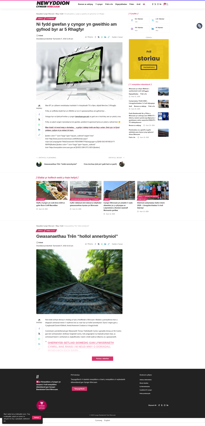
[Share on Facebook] (95, 37)
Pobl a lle (143, 94)
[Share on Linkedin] (105, 37)
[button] (36, 417)
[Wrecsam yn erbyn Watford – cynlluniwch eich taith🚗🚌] (163, 91)
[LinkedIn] (160, 4)
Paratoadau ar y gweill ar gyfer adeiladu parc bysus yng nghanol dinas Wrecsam (141, 132)
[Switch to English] (144, 4)
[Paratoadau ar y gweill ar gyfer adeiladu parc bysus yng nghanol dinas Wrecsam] (163, 133)
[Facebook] (153, 4)
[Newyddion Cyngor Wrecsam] (53, 4)
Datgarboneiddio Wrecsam (80, 199)
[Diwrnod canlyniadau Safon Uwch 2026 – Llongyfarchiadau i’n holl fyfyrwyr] (153, 190)
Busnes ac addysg (140, 106)
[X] (155, 4)
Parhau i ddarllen (102, 358)
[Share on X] (98, 37)
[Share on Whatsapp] (101, 37)
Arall (40, 18)
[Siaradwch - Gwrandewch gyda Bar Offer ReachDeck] (199, 26)
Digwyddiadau (133, 94)
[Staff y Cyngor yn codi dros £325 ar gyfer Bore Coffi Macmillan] (52, 190)
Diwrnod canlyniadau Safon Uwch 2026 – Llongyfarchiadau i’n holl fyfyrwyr (151, 205)
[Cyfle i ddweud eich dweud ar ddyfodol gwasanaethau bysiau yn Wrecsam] (85, 190)
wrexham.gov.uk (82, 116)
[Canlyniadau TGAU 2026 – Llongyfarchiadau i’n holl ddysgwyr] (163, 104)
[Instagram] (158, 4)
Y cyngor (50, 18)
